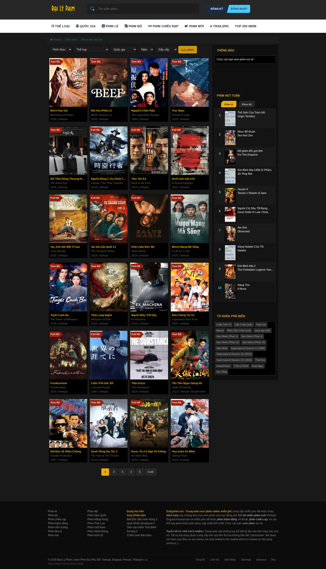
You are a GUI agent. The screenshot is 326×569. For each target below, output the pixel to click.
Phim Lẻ (111, 26)
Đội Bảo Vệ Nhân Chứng (65, 451)
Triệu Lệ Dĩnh (241, 366)
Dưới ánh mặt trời (183, 178)
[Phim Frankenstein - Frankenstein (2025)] (68, 355)
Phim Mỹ (92, 511)
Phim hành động (58, 523)
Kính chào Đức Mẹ (143, 246)
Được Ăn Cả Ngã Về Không (148, 451)
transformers (223, 366)
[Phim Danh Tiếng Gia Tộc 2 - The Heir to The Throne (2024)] (109, 423)
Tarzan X (243, 189)
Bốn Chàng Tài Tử (183, 315)
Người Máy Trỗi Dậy (144, 315)
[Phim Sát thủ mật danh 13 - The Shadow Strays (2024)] (109, 218)
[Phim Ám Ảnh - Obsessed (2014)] (231, 233)
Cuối (150, 471)
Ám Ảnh (242, 227)
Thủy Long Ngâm (101, 315)
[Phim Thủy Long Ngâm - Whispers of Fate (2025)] (109, 287)
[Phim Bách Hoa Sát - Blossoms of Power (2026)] (68, 82)
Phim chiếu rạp (57, 519)
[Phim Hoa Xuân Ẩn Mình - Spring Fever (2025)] (190, 423)
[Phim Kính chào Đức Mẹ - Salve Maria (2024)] (149, 218)
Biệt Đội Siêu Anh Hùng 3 (142, 519)
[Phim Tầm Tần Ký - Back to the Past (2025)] (149, 150)
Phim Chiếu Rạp (165, 26)
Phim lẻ (228, 104)
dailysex (261, 559)
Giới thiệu (230, 559)
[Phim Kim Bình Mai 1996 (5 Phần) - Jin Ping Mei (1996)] (231, 176)
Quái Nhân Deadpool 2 (141, 523)
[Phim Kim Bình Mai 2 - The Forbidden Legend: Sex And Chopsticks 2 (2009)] (231, 272)
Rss (273, 559)
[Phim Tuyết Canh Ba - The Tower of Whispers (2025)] (68, 287)
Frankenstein (58, 383)
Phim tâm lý (55, 531)
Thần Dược (138, 383)
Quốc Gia (87, 26)
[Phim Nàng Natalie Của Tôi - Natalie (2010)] (231, 252)
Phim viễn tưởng (58, 527)
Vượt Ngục (257, 366)
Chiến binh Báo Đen (139, 535)
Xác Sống (221, 371)
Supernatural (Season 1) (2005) (248, 348)
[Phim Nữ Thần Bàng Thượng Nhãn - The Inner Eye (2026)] (68, 150)
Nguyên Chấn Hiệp (143, 110)
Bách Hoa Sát (59, 110)
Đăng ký (217, 8)
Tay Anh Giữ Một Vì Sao (65, 246)
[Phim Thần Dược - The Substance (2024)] (149, 355)
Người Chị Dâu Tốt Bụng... (253, 208)
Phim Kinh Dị (95, 535)
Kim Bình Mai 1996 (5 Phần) (254, 170)
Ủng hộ (200, 559)
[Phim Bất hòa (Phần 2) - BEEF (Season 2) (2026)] (109, 82)
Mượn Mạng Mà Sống (185, 246)
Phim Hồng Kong (97, 519)
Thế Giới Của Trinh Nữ (251, 112)
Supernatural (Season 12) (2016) (234, 360)
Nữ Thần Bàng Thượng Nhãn (68, 178)
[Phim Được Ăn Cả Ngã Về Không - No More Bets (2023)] (149, 423)
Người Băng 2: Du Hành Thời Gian (109, 178)
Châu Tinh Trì (223, 324)
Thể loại (62, 26)
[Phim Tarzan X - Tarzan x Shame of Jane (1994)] (231, 195)
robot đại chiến (262, 330)
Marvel (220, 330)
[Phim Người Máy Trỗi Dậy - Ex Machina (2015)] (149, 287)
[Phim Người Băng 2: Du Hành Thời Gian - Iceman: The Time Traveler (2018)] (109, 150)
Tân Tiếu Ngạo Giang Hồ (187, 383)
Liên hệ (214, 559)
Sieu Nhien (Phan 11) (227, 342)
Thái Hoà (260, 360)
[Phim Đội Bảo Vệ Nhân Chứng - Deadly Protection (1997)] (68, 423)
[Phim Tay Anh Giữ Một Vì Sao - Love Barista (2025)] (68, 218)
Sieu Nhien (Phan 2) (252, 336)
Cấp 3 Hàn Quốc (244, 324)
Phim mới (196, 26)
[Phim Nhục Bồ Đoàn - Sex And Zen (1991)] (231, 137)
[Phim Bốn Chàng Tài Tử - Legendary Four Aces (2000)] (190, 287)
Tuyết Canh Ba (59, 315)
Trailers (220, 26)
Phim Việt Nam (96, 527)
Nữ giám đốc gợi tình (250, 151)
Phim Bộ (135, 26)
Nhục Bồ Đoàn (246, 131)
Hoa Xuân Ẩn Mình (183, 451)
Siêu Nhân (222, 348)
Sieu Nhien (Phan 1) (227, 336)
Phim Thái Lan (96, 523)
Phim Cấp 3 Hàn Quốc (239, 330)
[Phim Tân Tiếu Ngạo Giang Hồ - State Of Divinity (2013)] (190, 355)
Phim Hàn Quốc (96, 515)
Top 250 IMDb (245, 26)
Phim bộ (247, 104)
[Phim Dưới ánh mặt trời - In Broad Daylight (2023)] (190, 150)
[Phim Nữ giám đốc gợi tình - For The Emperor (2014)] (231, 157)
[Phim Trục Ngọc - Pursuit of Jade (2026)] (190, 82)
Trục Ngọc (178, 110)
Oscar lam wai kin (91, 39)
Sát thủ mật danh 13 (103, 246)
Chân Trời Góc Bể (102, 383)
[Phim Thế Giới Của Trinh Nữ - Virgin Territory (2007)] (231, 118)
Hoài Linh (261, 324)
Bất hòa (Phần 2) (101, 110)
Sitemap (246, 559)
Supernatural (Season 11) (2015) (234, 354)
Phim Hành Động (97, 531)
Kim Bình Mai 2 (247, 266)
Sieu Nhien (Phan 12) (253, 342)
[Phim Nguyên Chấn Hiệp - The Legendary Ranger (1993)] (149, 82)
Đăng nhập (239, 8)
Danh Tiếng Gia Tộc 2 (104, 451)
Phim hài (53, 535)
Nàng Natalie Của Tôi (251, 246)
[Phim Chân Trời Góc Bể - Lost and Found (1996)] (109, 355)
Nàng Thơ (244, 285)
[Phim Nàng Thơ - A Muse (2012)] (231, 291)
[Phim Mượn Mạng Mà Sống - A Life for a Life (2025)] (190, 218)
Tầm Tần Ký (138, 178)
